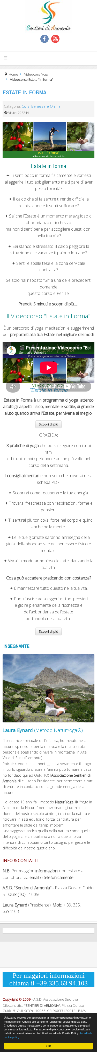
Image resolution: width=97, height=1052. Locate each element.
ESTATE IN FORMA (24, 92)
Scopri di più (48, 424)
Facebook (44, 39)
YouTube (55, 39)
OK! (48, 1046)
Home (13, 74)
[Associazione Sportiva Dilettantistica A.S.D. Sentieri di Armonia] (48, 16)
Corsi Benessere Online (41, 106)
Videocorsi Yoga (36, 74)
